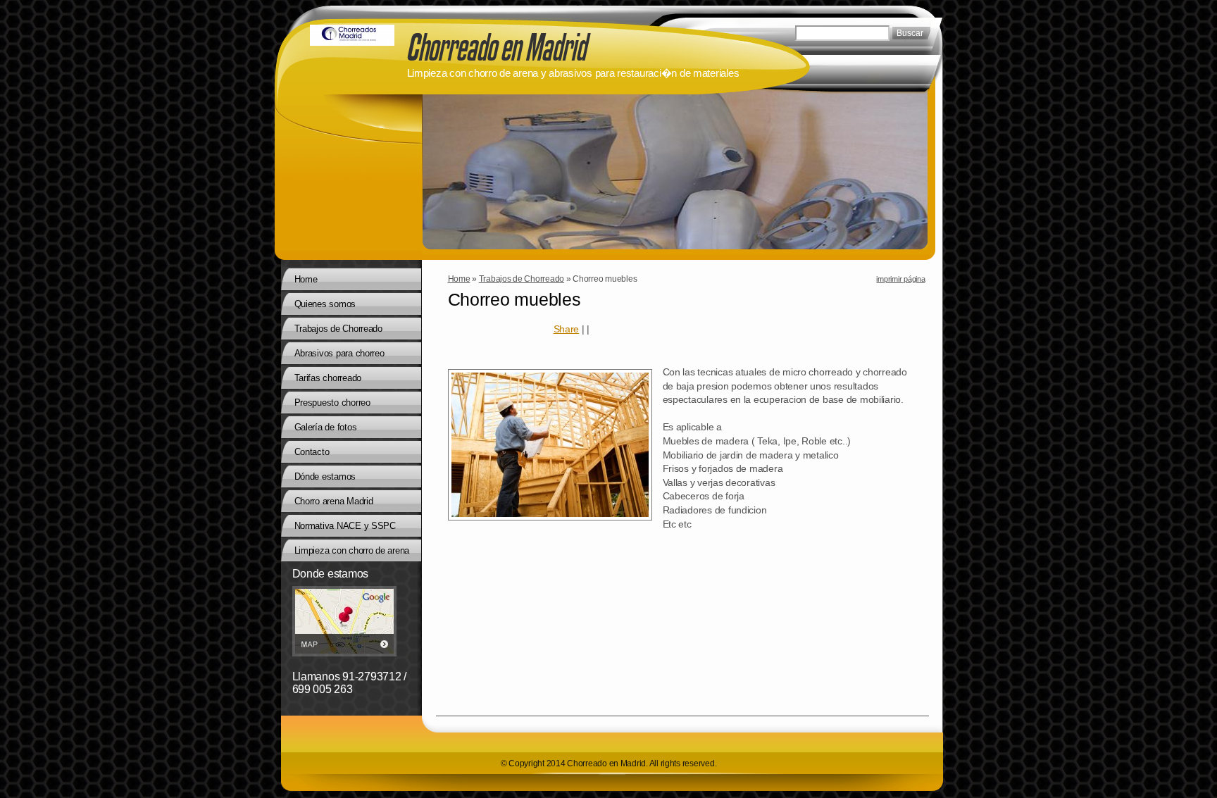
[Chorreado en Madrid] (352, 35)
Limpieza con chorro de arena (352, 550)
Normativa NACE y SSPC (345, 525)
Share (567, 329)
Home (459, 279)
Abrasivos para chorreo (339, 353)
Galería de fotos (325, 427)
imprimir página (900, 279)
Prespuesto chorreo (332, 402)
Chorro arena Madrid (333, 501)
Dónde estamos (325, 476)
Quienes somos (325, 304)
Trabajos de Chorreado (521, 279)
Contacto (312, 452)
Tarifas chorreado (327, 378)
